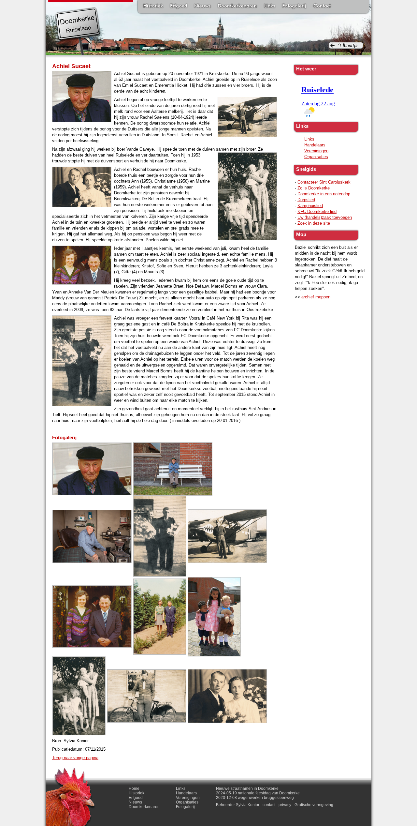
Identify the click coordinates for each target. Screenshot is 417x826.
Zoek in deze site (313, 223)
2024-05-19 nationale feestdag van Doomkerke (258, 793)
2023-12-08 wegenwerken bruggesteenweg (255, 797)
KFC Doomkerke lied (317, 211)
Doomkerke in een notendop (323, 193)
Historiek (153, 6)
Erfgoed (179, 6)
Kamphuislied (310, 205)
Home (134, 788)
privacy (285, 805)
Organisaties (316, 156)
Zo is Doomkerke (313, 188)
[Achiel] (92, 468)
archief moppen (315, 296)
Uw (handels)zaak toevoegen (324, 217)
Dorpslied (306, 199)
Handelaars (314, 145)
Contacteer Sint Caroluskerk (324, 182)
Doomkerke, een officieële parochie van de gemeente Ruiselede (78, 31)
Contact (322, 6)
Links (269, 6)
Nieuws (202, 6)
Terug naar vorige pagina (75, 757)
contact (269, 805)
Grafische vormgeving (314, 805)
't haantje (346, 48)
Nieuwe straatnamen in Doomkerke (247, 788)
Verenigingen (316, 150)
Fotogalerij (294, 6)
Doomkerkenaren (237, 6)
